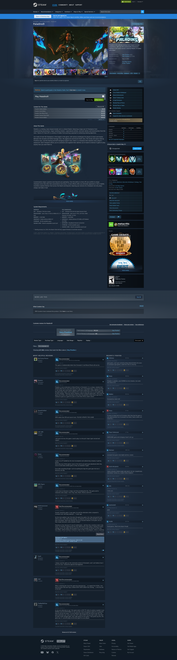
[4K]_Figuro (41, 484)
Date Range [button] (70, 340)
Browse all (101, 106)
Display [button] (88, 340)
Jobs (100, 646)
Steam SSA (87, 646)
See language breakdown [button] (116, 324)
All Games (35, 21)
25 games (40, 486)
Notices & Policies (117, 649)
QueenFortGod (42, 410)
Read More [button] (100, 534)
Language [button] (60, 340)
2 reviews (40, 435)
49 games (40, 433)
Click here (73, 90)
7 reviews (40, 361)
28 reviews (40, 383)
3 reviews (40, 487)
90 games (40, 605)
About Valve (102, 643)
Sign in (36, 80)
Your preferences (139, 324)
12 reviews (40, 457)
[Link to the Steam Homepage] (40, 6)
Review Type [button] (37, 340)
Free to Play (120, 73)
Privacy (114, 643)
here (64, 311)
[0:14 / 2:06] (70, 48)
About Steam (87, 643)
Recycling (102, 652)
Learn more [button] (137, 148)
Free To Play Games (45, 21)
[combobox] (120, 11)
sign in (133, 1)
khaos (39, 454)
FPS (131, 73)
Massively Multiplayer (128, 182)
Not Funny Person (43, 358)
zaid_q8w (40, 432)
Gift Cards (86, 655)
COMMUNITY (63, 5)
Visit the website (114, 193)
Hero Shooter (113, 73)
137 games (40, 412)
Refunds (114, 655)
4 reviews (40, 509)
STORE (54, 5)
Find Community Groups (116, 210)
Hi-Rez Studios (126, 63)
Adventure (119, 182)
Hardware (101, 649)
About (71, 5)
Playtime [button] (79, 340)
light (39, 579)
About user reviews (129, 324)
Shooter (135, 73)
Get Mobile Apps (131, 646)
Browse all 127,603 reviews (69, 632)
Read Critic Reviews (123, 225)
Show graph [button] (138, 340)
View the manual (114, 200)
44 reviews (40, 559)
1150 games (40, 382)
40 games (40, 507)
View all (141, 306)
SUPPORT (78, 5)
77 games (40, 456)
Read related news (114, 205)
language (139, 1)
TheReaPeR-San (42, 603)
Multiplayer (126, 73)
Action (114, 182)
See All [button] (101, 119)
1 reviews (40, 414)
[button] (36, 12)
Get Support (130, 649)
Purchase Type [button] (49, 340)
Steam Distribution (88, 652)
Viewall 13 (139, 171)
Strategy (136, 182)
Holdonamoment (42, 506)
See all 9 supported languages (116, 139)
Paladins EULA (113, 121)
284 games (40, 558)
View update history (115, 203)
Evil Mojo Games (126, 61)
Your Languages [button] (43, 346)
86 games (40, 360)
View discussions (114, 208)
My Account (130, 652)
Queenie (40, 380)
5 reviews (40, 606)
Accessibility (115, 646)
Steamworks (87, 649)
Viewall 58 (139, 159)
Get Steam (130, 643)
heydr (39, 556)
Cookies (114, 652)
